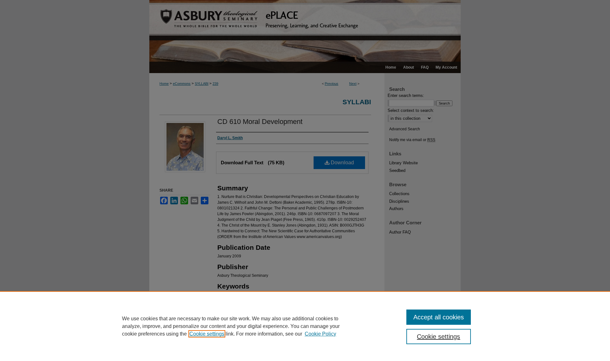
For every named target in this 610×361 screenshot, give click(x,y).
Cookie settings (206, 334)
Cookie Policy (320, 334)
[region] (305, 326)
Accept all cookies (438, 317)
